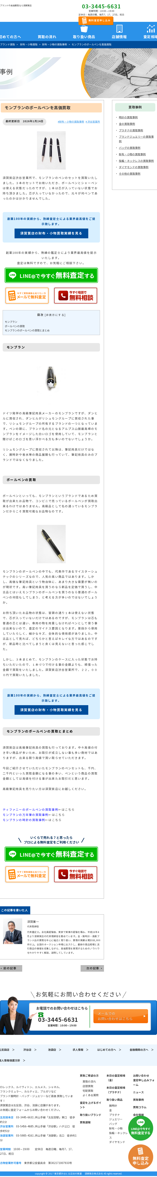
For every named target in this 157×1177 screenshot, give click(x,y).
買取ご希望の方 (89, 1075)
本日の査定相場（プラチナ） (115, 1090)
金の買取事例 (127, 124)
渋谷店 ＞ (30, 1050)
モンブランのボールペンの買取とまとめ (27, 330)
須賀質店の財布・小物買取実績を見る (51, 233)
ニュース (138, 1092)
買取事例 (138, 1100)
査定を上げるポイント (90, 1105)
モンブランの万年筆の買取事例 (25, 815)
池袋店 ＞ (54, 1050)
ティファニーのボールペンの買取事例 (30, 809)
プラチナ (114, 1115)
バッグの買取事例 (129, 148)
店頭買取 (88, 1086)
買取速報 (85, 1122)
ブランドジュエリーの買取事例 (136, 139)
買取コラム (139, 1107)
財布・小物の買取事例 (132, 154)
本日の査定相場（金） (115, 1078)
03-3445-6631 (101, 6)
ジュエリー (116, 1119)
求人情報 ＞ (81, 1050)
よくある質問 (91, 1095)
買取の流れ (47, 36)
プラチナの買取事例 (131, 130)
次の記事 (92, 968)
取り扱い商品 (114, 1100)
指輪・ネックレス (118, 1135)
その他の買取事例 (129, 173)
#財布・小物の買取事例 (71, 121)
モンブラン (11, 322)
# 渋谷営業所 (93, 121)
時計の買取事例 (128, 117)
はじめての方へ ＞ (109, 1050)
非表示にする (55, 315)
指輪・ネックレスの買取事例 (136, 161)
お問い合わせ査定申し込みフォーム (144, 1080)
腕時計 (113, 1105)
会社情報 (138, 1115)
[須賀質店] (19, 11)
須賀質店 (19, 1078)
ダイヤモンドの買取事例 (133, 167)
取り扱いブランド (90, 1115)
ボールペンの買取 (15, 326)
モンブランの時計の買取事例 (24, 820)
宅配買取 (88, 1091)
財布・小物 (116, 1128)
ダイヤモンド (117, 1142)
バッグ (113, 1124)
